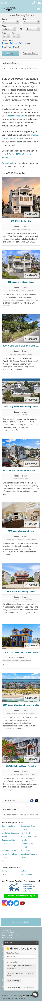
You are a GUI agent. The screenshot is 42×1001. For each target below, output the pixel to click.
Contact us (7, 162)
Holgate (24, 840)
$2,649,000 (31, 463)
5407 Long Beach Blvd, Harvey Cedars (21, 652)
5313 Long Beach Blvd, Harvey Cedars (21, 406)
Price (4, 26)
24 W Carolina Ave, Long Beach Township (21, 470)
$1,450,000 (31, 339)
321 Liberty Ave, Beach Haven (21, 282)
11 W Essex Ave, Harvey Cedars (21, 591)
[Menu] (38, 9)
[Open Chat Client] (35, 994)
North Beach (25, 833)
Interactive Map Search (16, 115)
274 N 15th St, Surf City (21, 221)
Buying (4, 871)
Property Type (7, 40)
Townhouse (25, 43)
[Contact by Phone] (33, 2)
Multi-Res (7, 47)
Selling (23, 871)
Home (5, 43)
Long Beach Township (29, 854)
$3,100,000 (31, 645)
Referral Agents (27, 874)
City (24, 19)
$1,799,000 (31, 584)
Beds (4, 33)
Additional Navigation (21, 922)
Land (16, 47)
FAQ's (4, 874)
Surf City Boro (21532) (29, 836)
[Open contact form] (39, 2)
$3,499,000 (31, 214)
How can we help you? (14, 962)
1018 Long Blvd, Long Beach (21, 531)
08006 (4, 861)
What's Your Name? (13, 953)
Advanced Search (30, 53)
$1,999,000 (31, 399)
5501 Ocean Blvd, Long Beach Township (21, 705)
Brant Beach (25, 850)
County (5, 19)
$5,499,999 (31, 698)
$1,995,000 (31, 759)
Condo (14, 43)
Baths (14, 33)
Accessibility (6, 998)
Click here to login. (28, 987)
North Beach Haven (9, 850)
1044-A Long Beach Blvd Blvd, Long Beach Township (21, 345)
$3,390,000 (31, 275)
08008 (23, 857)
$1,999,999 (31, 524)
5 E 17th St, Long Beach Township (21, 766)
